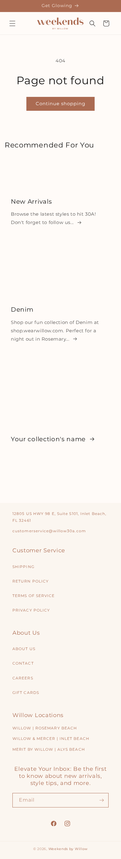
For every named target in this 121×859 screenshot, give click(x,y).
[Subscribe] (101, 800)
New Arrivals (31, 201)
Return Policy (30, 581)
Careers (22, 678)
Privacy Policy (31, 610)
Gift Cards (25, 692)
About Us (23, 648)
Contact (23, 663)
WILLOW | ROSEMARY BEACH (44, 728)
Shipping (23, 566)
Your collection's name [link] (49, 438)
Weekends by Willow (68, 849)
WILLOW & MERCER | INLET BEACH (50, 738)
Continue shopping (60, 103)
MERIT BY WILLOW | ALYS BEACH (48, 749)
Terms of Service (33, 595)
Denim (22, 309)
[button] (12, 23)
